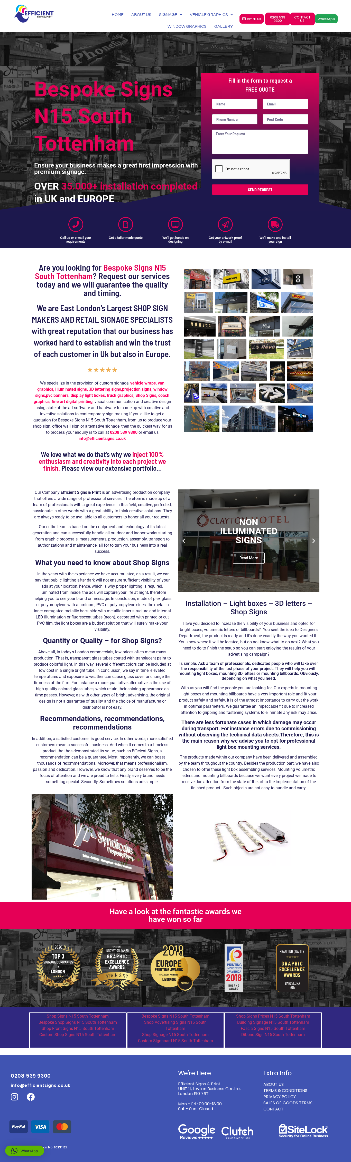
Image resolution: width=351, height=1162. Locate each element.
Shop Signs (145, 395)
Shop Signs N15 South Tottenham (78, 1016)
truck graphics (120, 395)
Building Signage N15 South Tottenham (273, 1022)
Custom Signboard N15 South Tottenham (175, 1040)
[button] (184, 540)
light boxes (191, 694)
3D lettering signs (105, 389)
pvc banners (57, 395)
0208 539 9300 (123, 432)
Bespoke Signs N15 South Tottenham (175, 1016)
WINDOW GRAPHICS (187, 26)
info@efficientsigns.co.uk (40, 1085)
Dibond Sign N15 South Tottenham (273, 1034)
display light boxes (88, 395)
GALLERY (223, 26)
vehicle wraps (143, 383)
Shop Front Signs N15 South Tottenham (78, 1028)
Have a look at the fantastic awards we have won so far (175, 915)
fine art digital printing (72, 401)
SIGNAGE (168, 15)
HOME (118, 15)
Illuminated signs (71, 389)
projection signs (136, 389)
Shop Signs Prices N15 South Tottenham (273, 1016)
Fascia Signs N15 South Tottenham (273, 1028)
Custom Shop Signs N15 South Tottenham (77, 1034)
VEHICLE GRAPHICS (209, 15)
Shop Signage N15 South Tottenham (175, 1034)
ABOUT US (141, 15)
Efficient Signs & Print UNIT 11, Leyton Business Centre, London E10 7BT (209, 1089)
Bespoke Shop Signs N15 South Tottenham (78, 1022)
